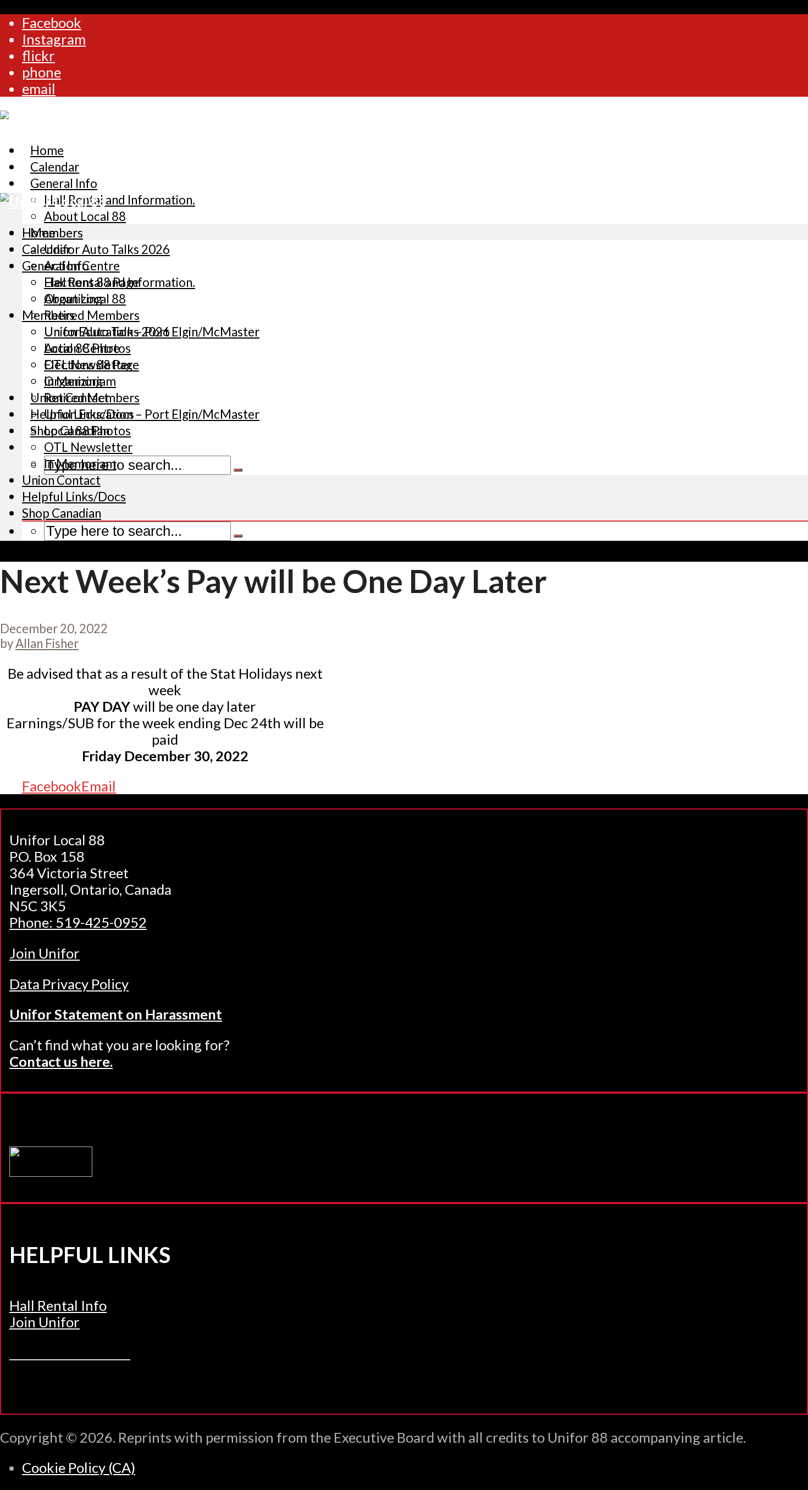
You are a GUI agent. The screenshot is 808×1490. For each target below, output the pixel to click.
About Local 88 (85, 298)
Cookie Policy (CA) (78, 1467)
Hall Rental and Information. (119, 199)
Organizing (73, 381)
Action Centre (82, 348)
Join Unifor (44, 953)
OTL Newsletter (88, 447)
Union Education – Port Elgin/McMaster (151, 414)
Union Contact (61, 480)
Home (39, 232)
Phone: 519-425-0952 (78, 922)
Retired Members (92, 315)
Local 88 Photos (87, 430)
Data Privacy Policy (69, 984)
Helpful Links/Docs (74, 496)
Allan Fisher (47, 643)
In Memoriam (80, 463)
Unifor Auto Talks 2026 (107, 249)
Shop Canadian (61, 513)
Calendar (46, 249)
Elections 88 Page (91, 364)
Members (56, 232)
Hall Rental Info (58, 1305)
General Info (63, 183)
